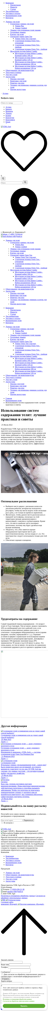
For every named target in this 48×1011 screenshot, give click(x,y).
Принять (24, 1006)
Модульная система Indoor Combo (23, 51)
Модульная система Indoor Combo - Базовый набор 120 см (29, 59)
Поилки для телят (17, 79)
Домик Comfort (21, 28)
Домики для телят (13, 22)
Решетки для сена (17, 83)
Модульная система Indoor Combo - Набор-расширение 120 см (29, 67)
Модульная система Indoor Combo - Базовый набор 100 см (29, 54)
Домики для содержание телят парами (25, 30)
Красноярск (10, 120)
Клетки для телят (17, 34)
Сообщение (5, 972)
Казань (8, 116)
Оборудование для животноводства (20, 70)
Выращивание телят (14, 16)
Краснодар (10, 118)
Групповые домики (18, 32)
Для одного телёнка (13, 72)
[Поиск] (3, 178)
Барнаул (9, 109)
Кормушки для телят (18, 81)
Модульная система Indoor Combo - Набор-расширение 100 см (29, 63)
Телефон (4, 967)
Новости (13, 7)
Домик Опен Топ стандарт (25, 39)
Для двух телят (11, 75)
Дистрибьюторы (12, 11)
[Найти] (25, 182)
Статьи (13, 9)
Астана (5, 93)
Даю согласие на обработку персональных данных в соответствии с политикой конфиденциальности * (23, 975)
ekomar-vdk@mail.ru (15, 891)
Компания (10, 3)
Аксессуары (10, 77)
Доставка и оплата (13, 13)
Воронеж (9, 111)
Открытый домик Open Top (21, 37)
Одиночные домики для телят (22, 24)
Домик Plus (19, 26)
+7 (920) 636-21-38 (17, 889)
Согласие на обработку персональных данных (23, 897)
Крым (8, 122)
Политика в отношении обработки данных (18, 896)
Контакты (9, 18)
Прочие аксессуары (18, 89)
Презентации (15, 5)
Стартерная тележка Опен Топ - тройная (31, 49)
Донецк (9, 113)
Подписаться (28, 820)
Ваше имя (5, 965)
